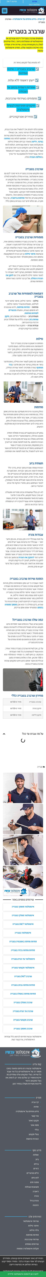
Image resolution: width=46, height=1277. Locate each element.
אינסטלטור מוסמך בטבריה (23, 906)
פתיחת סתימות (23, 307)
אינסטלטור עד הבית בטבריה (23, 959)
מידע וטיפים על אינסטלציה (24, 19)
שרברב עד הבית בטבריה (23, 1011)
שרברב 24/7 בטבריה (23, 976)
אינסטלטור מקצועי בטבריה (23, 967)
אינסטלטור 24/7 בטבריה (23, 924)
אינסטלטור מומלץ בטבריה (23, 915)
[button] (4, 11)
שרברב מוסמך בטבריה (23, 1028)
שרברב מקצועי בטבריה (23, 1020)
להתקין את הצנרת (26, 557)
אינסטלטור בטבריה (23, 932)
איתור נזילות (30, 254)
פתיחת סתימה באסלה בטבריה (23, 993)
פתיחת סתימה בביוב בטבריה (23, 985)
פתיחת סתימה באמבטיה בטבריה (23, 941)
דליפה (34, 141)
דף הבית (41, 19)
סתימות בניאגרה (18, 198)
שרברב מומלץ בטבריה (23, 1002)
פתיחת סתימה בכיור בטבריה (23, 950)
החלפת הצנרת (36, 157)
